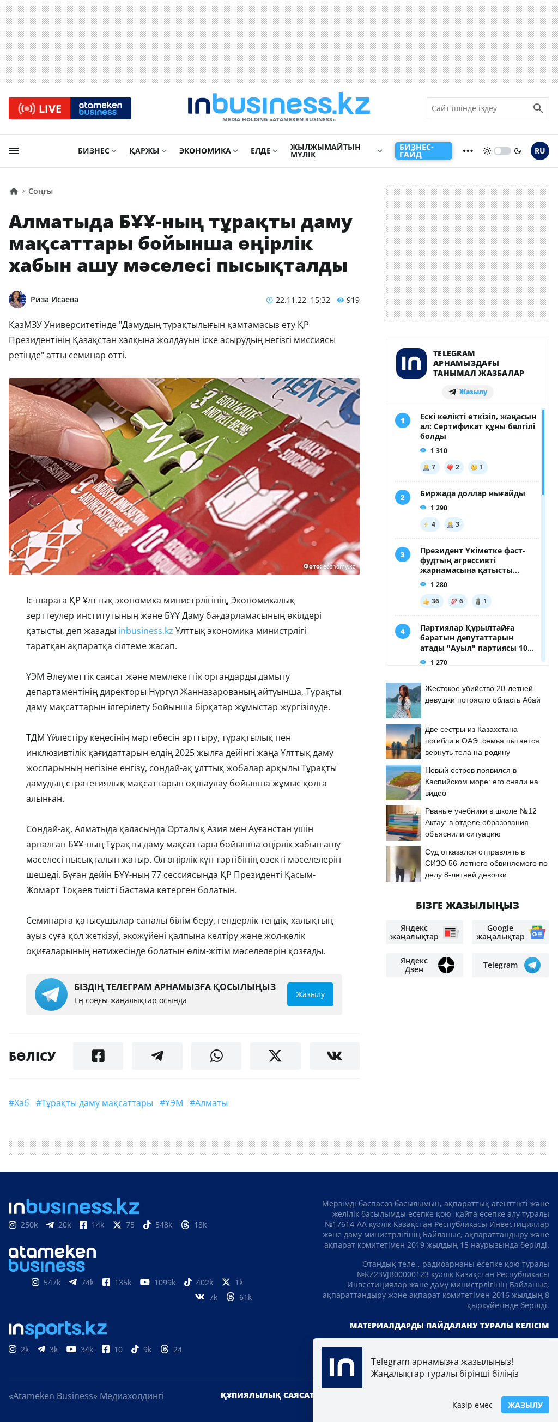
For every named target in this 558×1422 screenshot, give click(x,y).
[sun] (487, 151)
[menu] (13, 151)
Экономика (205, 150)
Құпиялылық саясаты (271, 1395)
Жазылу (525, 1405)
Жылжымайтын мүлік (325, 151)
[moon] (517, 151)
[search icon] (538, 108)
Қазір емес (472, 1405)
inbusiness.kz (145, 631)
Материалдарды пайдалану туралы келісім (449, 1325)
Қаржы (144, 150)
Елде (261, 150)
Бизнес (94, 150)
